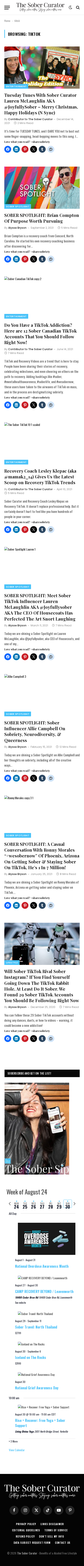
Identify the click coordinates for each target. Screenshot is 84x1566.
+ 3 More (13, 1441)
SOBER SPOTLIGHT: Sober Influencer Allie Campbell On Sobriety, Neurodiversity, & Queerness (34, 731)
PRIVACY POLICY (26, 1524)
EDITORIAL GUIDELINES (26, 1530)
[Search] (77, 7)
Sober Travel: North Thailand (36, 1327)
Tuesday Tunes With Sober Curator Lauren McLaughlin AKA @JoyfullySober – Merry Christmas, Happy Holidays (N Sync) (41, 103)
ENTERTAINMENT (16, 86)
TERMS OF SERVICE (55, 1530)
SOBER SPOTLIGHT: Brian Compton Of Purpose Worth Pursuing (41, 218)
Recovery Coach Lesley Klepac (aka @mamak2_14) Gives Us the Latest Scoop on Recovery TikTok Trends (40, 476)
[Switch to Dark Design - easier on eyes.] (70, 7)
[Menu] (7, 7)
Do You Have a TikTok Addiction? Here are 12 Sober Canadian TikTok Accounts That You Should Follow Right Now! (40, 333)
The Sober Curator (27, 1553)
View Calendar (17, 1450)
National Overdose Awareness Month (41, 1266)
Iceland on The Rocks (30, 1357)
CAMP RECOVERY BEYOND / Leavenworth (44, 1291)
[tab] (16, 1204)
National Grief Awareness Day (36, 1387)
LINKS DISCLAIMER (52, 1524)
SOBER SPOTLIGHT (17, 206)
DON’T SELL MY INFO (51, 1536)
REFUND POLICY (25, 1536)
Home (7, 20)
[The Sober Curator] (40, 7)
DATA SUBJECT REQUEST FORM (32, 1542)
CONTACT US (62, 1542)
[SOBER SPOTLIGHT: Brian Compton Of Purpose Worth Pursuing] (42, 188)
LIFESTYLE (12, 962)
